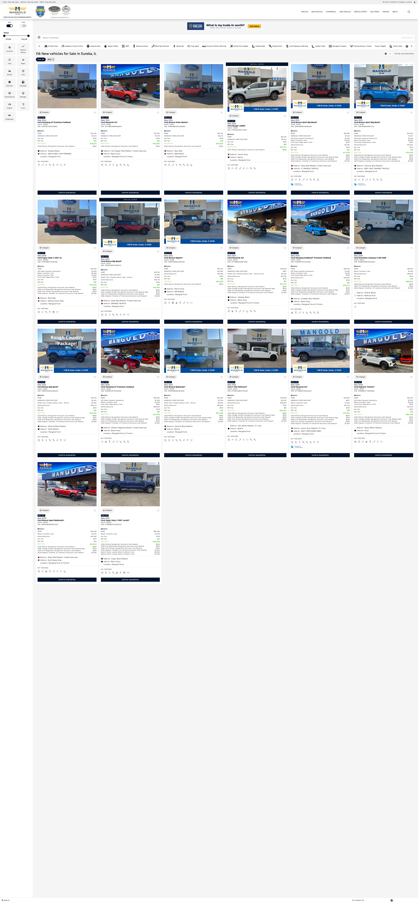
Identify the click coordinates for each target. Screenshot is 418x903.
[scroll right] (411, 46)
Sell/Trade (374, 12)
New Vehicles (317, 12)
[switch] (9, 24)
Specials (304, 12)
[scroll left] (39, 46)
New (9, 22)
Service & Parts (360, 12)
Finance (386, 12)
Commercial (331, 12)
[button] (409, 11)
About (395, 12)
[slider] (4, 36)
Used (23, 22)
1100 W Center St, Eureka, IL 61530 (398, 2)
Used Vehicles (345, 12)
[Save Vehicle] (95, 112)
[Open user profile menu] (414, 2)
